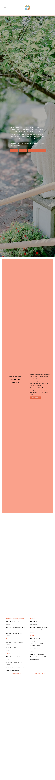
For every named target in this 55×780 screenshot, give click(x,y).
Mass (23, 150)
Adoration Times (15, 673)
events (32, 150)
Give (14, 150)
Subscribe (36, 397)
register (40, 150)
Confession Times (39, 673)
